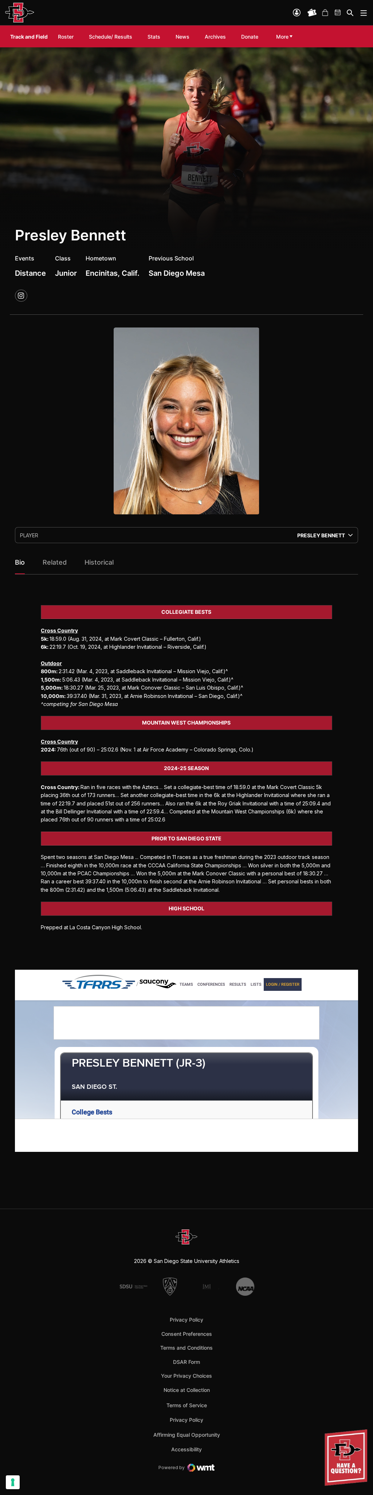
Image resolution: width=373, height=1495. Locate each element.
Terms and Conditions (186, 1348)
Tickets (312, 13)
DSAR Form (186, 1362)
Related (55, 562)
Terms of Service (186, 1405)
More (282, 37)
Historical (99, 562)
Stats (154, 37)
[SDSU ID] (296, 12)
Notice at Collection (187, 1390)
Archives (215, 37)
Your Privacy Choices (186, 1376)
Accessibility (186, 1449)
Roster (66, 37)
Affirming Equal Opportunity (186, 1435)
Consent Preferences (186, 1334)
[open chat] (347, 1457)
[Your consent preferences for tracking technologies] (13, 1482)
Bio (20, 562)
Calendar (338, 13)
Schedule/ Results (110, 37)
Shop (325, 13)
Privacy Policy (186, 1320)
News (182, 37)
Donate (249, 37)
